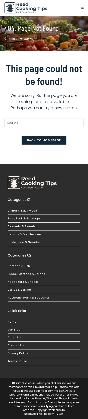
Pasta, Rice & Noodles (24, 242)
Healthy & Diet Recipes (25, 234)
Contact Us (16, 345)
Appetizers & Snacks (23, 282)
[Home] (5, 39)
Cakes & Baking (19, 290)
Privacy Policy (18, 353)
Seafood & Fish (19, 266)
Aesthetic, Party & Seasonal (28, 298)
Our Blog (14, 330)
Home (12, 322)
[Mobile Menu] (82, 8)
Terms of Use (17, 361)
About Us (14, 337)
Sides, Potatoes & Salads (26, 274)
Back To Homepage (44, 140)
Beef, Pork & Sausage (24, 218)
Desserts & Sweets (22, 226)
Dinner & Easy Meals (23, 211)
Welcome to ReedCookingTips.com (44, 412)
